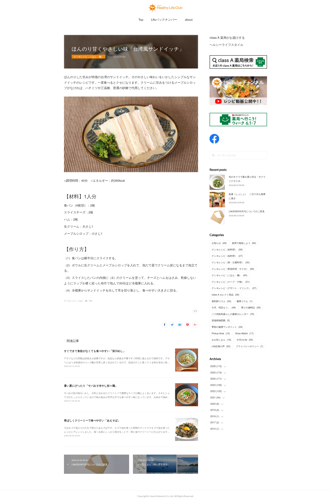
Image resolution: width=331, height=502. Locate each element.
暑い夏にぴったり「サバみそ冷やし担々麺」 (91, 385)
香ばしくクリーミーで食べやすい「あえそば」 (92, 420)
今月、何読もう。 (224, 307)
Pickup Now (221, 333)
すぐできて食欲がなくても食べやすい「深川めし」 (95, 351)
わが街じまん (221, 339)
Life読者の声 (221, 346)
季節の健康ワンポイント (227, 326)
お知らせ (219, 242)
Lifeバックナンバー (164, 19)
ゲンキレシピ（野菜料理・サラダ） (233, 268)
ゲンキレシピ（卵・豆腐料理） (231, 262)
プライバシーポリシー (249, 346)
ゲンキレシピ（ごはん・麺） (88, 56)
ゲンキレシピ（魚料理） (227, 255)
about (189, 19)
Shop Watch (244, 333)
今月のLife (245, 339)
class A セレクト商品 (225, 294)
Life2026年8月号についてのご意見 (247, 211)
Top (140, 19)
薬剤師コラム (221, 301)
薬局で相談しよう (244, 242)
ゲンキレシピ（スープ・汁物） (231, 281)
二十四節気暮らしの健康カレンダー (233, 313)
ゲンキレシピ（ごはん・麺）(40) (78, 300)
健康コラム (244, 301)
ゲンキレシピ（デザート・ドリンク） (234, 288)
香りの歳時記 (251, 307)
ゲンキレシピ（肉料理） (227, 249)
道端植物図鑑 (221, 320)
